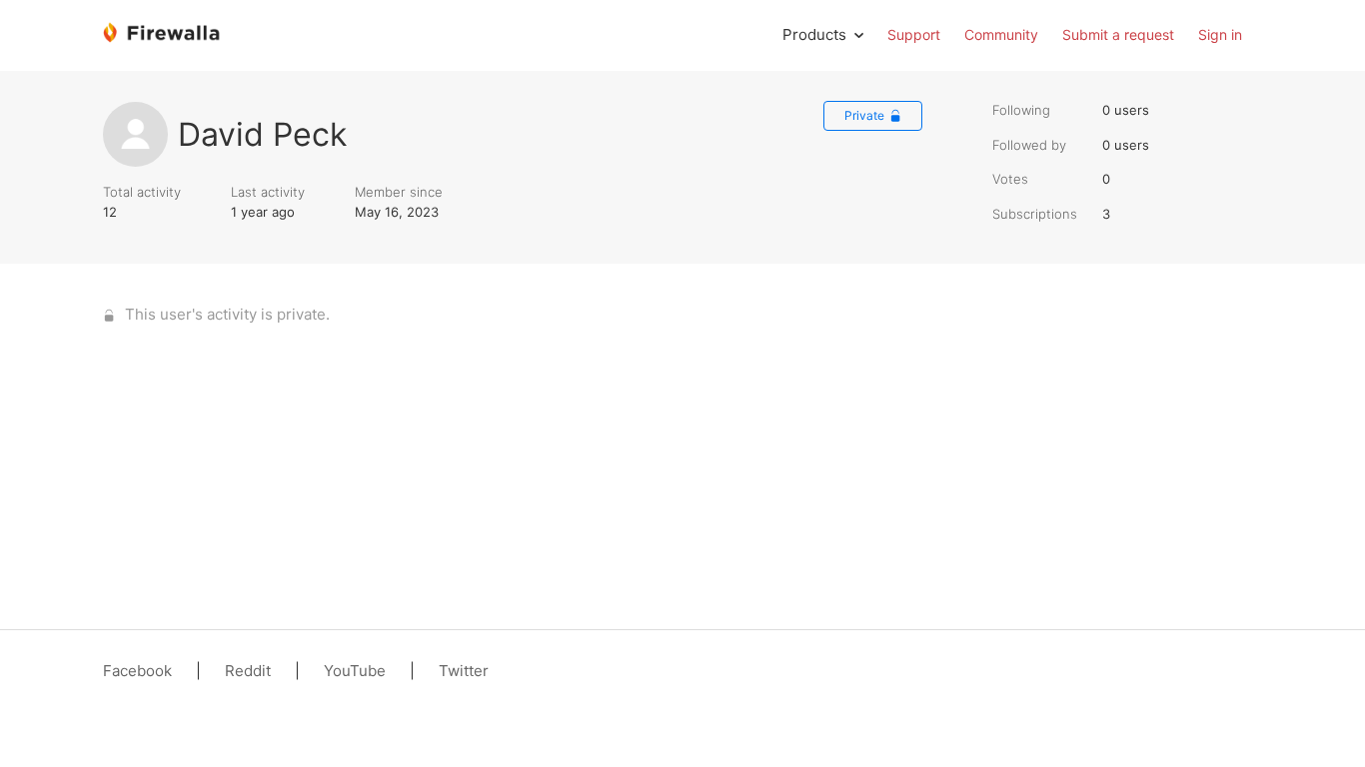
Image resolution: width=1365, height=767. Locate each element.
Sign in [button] (1220, 34)
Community (1001, 34)
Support (913, 34)
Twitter (464, 670)
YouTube (355, 670)
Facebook (137, 670)
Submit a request (1118, 34)
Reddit (248, 670)
